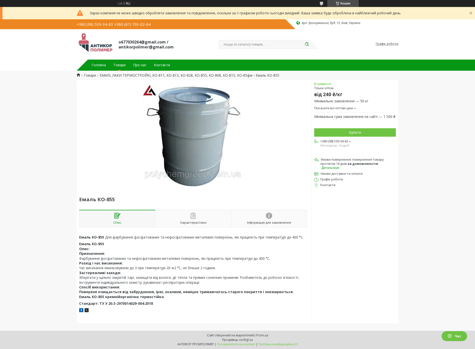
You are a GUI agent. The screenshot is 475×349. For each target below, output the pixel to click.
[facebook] (81, 310)
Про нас (139, 65)
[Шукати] (307, 44)
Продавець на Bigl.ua (237, 340)
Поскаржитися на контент (236, 344)
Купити (355, 132)
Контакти (162, 65)
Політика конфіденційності (278, 344)
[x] (87, 310)
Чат (458, 336)
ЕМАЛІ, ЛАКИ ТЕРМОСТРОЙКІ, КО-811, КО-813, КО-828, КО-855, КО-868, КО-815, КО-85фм (176, 75)
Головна (99, 65)
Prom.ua (262, 335)
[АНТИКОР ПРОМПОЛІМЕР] (95, 44)
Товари (119, 65)
